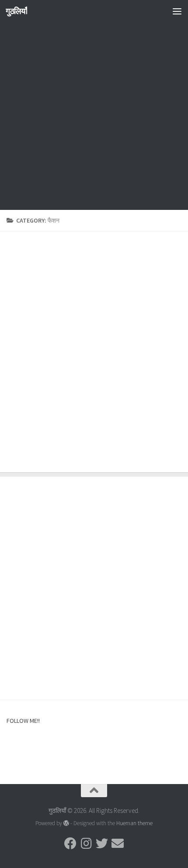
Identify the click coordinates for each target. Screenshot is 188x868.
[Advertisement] (94, 116)
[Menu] (177, 11)
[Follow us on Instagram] (86, 843)
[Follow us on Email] (117, 843)
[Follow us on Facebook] (70, 843)
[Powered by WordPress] (66, 823)
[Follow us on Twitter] (102, 843)
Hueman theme (134, 823)
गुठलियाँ (16, 11)
